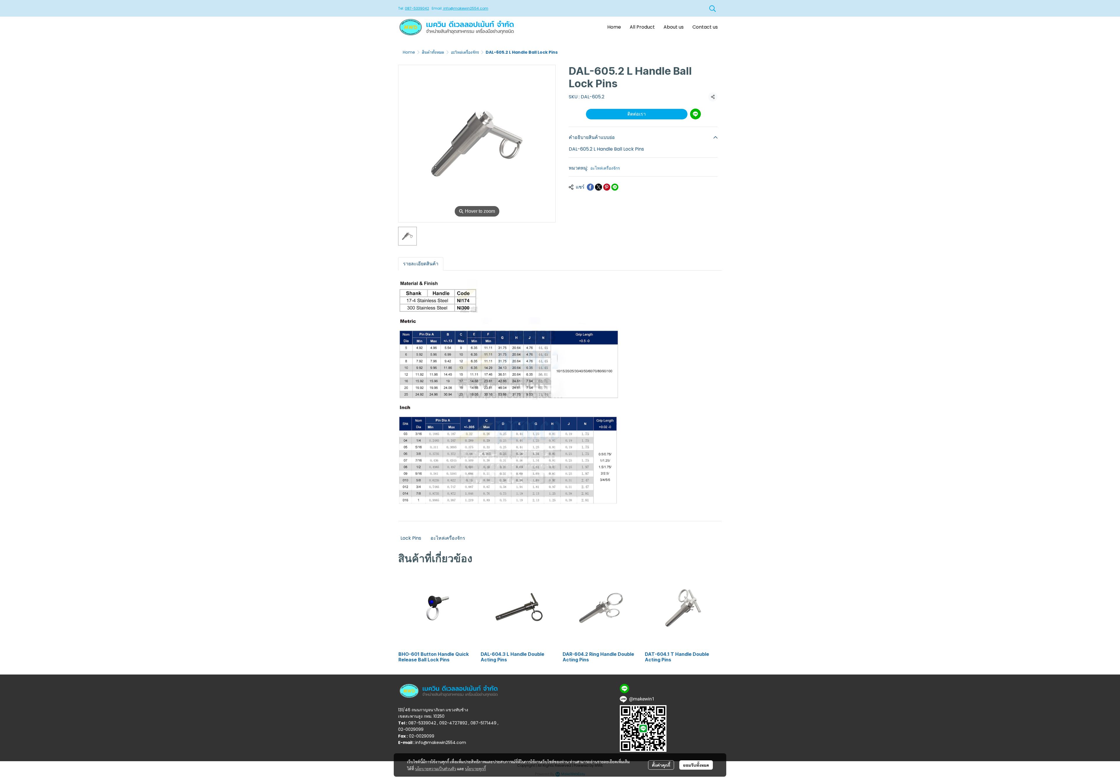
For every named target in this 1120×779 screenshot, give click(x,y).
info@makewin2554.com (465, 8)
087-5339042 (417, 8)
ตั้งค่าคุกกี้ (661, 765)
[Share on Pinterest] (606, 187)
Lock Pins (410, 538)
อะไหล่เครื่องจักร (465, 52)
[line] (624, 688)
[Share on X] (598, 187)
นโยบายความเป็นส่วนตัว (435, 768)
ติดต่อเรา (636, 114)
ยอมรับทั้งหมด (696, 765)
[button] (713, 8)
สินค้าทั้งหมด (433, 52)
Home (409, 52)
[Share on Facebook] (590, 187)
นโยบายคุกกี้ (475, 768)
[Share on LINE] (614, 187)
